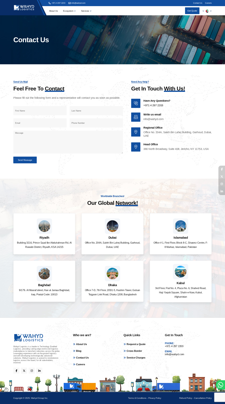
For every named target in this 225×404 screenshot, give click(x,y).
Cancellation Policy (203, 398)
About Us (53, 11)
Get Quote (192, 10)
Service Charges (136, 357)
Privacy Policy (154, 398)
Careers (208, 3)
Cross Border (134, 351)
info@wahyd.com (78, 3)
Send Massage (25, 160)
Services (85, 11)
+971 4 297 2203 (58, 3)
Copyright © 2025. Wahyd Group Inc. (30, 398)
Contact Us (197, 3)
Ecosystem (68, 11)
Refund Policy (185, 398)
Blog (78, 351)
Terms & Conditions (137, 398)
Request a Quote (136, 344)
